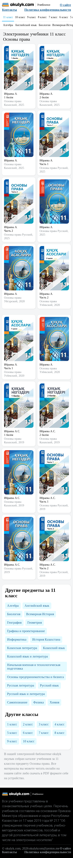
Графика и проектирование (26, 631)
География (14, 622)
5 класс (12, 732)
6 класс (63, 17)
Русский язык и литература (26, 694)
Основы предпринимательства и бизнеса (35, 677)
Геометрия (34, 622)
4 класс (59, 724)
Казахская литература (22, 648)
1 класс (12, 724)
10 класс (20, 17)
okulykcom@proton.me (44, 848)
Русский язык (49, 685)
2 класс (28, 724)
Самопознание (17, 702)
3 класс (44, 724)
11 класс (8, 17)
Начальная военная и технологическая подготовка (33, 666)
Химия (54, 702)
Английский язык (26, 25)
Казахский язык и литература (27, 656)
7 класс (53, 17)
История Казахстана (46, 639)
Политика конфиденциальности (47, 9)
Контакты (9, 9)
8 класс (42, 17)
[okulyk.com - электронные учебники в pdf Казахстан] (26, 5)
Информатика (16, 639)
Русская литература (20, 685)
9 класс (31, 17)
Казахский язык (54, 648)
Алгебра (8, 25)
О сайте (65, 5)
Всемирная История (40, 614)
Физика (38, 702)
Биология (44, 25)
